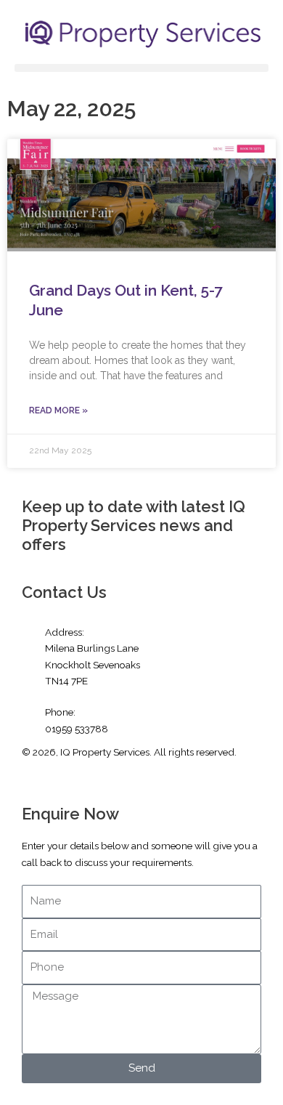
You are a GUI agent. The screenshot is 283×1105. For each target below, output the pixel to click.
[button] (141, 68)
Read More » (58, 410)
